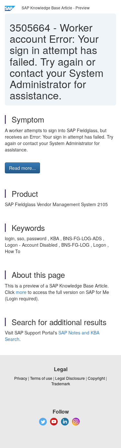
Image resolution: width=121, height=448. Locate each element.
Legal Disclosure (70, 378)
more (21, 292)
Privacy (20, 378)
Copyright (96, 378)
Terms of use (41, 378)
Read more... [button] (22, 168)
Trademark (60, 383)
